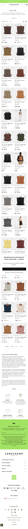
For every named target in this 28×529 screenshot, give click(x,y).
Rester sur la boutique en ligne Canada (14, 272)
